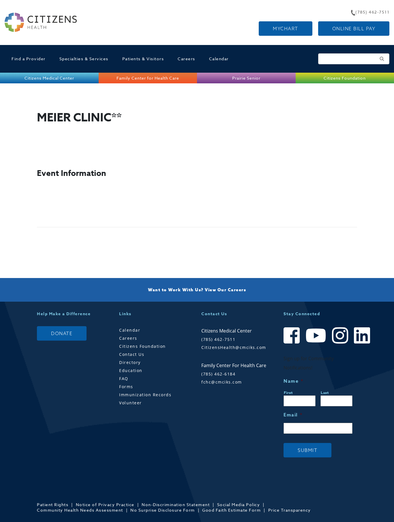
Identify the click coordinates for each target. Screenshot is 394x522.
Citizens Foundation (142, 346)
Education (130, 370)
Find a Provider (29, 58)
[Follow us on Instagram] (340, 340)
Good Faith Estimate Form (231, 510)
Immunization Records (145, 394)
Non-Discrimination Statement (176, 504)
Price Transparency (289, 510)
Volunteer (130, 402)
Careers (186, 58)
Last (325, 392)
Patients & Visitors (143, 58)
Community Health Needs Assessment (80, 510)
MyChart (285, 28)
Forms (126, 386)
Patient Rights (52, 504)
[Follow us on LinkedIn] (362, 340)
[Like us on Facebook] (292, 340)
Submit (307, 450)
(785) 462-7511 (218, 339)
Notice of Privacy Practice (105, 504)
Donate (61, 333)
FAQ (123, 378)
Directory (130, 362)
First (288, 392)
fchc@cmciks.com (221, 382)
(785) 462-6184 (218, 374)
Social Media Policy (238, 504)
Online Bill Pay (354, 28)
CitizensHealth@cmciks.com (233, 347)
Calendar (219, 58)
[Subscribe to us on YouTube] (315, 340)
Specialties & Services (83, 58)
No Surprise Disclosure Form (162, 510)
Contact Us (131, 354)
